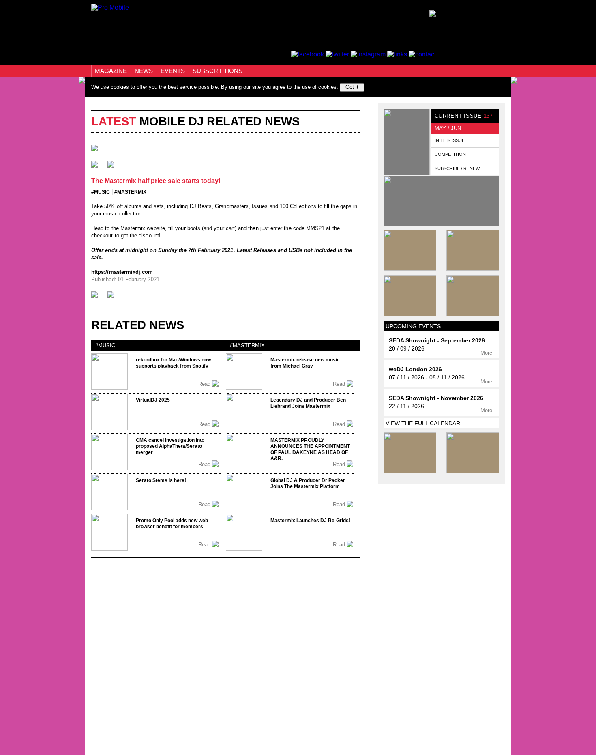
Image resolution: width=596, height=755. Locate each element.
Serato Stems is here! (161, 480)
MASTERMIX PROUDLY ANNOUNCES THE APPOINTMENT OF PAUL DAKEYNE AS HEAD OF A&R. (310, 449)
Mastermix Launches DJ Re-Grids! (310, 520)
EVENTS (174, 70)
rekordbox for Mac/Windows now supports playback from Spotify (173, 363)
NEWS (144, 70)
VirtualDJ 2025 (153, 400)
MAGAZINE (112, 70)
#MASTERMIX (130, 191)
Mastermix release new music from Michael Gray (305, 363)
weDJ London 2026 (415, 369)
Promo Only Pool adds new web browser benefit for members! (172, 523)
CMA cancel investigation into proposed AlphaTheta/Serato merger (170, 446)
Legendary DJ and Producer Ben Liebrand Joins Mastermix (308, 403)
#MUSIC (100, 191)
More (487, 353)
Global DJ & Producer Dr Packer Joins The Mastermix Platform (307, 483)
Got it (351, 87)
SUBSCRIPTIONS (217, 70)
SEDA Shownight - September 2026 (437, 341)
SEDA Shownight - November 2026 (436, 398)
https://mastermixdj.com (122, 272)
